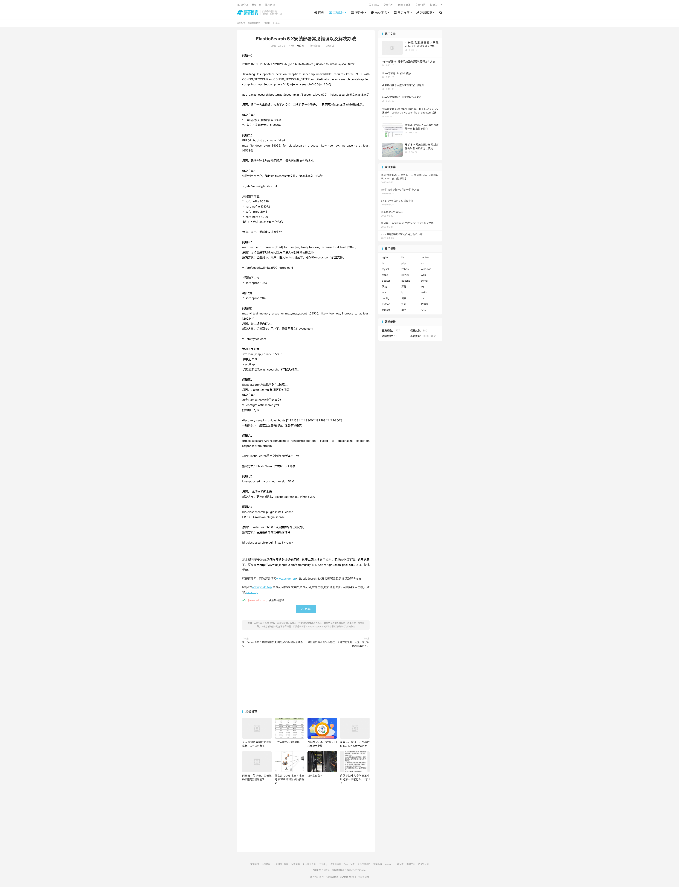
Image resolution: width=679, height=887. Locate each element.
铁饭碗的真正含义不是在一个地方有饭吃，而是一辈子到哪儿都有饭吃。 (339, 644)
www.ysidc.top (286, 578)
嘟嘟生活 (411, 864)
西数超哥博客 (247, 12)
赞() (306, 609)
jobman (388, 864)
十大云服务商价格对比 (287, 741)
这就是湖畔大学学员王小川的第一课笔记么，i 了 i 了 (354, 779)
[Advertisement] (306, 679)
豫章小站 (377, 864)
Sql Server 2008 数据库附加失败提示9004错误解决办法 (272, 644)
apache (405, 280)
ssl (422, 263)
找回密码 (270, 4)
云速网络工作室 (280, 864)
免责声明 (388, 4)
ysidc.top (252, 592)
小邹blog (323, 864)
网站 (384, 286)
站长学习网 (423, 864)
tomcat (386, 309)
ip (402, 292)
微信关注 (435, 4)
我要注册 (257, 4)
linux (404, 257)
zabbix (405, 268)
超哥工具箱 (404, 4)
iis (383, 263)
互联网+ (268, 23)
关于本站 (374, 4)
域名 (403, 298)
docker (386, 280)
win (384, 292)
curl (423, 298)
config (385, 298)
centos (425, 257)
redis (424, 292)
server (424, 280)
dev (403, 309)
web (423, 274)
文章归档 (420, 4)
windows (426, 268)
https (385, 274)
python (386, 303)
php (403, 263)
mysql (385, 268)
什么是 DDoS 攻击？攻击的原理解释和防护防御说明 (289, 779)
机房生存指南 (314, 775)
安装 (423, 309)
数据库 (424, 303)
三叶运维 (399, 864)
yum (403, 303)
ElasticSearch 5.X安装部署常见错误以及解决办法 (306, 38)
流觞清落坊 (335, 864)
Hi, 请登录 (242, 4)
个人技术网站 (364, 864)
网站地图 (344, 877)
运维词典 (295, 864)
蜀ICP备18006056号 (359, 877)
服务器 (405, 274)
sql (422, 286)
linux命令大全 (309, 864)
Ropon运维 (349, 864)
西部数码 (266, 864)
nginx (385, 257)
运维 (403, 286)
